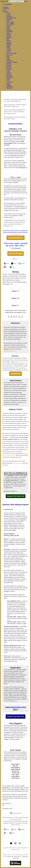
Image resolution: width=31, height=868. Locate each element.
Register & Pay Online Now (15, 716)
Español (9, 66)
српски (9, 78)
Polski (8, 59)
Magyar (9, 40)
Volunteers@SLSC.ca (9, 351)
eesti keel (9, 30)
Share (7, 263)
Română (9, 63)
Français (9, 34)
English (9, 13)
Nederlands (10, 31)
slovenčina (9, 75)
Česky (8, 27)
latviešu (9, 74)
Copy (25, 1)
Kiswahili (9, 68)
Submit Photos (15, 373)
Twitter (7, 4)
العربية (8, 14)
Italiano (8, 46)
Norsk (8, 57)
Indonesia (9, 43)
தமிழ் (8, 80)
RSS (4, 10)
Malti (8, 56)
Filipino (9, 85)
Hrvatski (9, 25)
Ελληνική (9, 37)
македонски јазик (11, 53)
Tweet (15, 263)
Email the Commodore (16, 813)
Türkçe (8, 83)
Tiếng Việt (9, 88)
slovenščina (10, 77)
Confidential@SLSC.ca (11, 701)
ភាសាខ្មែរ (9, 49)
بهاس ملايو (9, 54)
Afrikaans (9, 16)
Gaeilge (9, 42)
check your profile (17, 463)
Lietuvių (9, 72)
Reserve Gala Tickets (15, 253)
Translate (5, 11)
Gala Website (21, 362)
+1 (6, 267)
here (16, 491)
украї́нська (10, 86)
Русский (9, 65)
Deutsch (9, 36)
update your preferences (13, 856)
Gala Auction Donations (15, 237)
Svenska (9, 69)
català (8, 20)
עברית (8, 71)
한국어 (9, 51)
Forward (23, 263)
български (9, 19)
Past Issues (6, 8)
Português (9, 60)
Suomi (8, 33)
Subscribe (5, 7)
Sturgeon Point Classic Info (15, 496)
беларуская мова (11, 17)
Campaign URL (4, 1)
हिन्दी (8, 39)
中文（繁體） (11, 24)
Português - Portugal (12, 62)
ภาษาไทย (9, 81)
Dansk (8, 28)
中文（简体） (11, 22)
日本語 (9, 48)
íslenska (9, 45)
